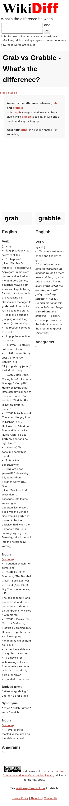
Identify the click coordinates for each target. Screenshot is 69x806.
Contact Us (50, 798)
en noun (8, 559)
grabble (12, 92)
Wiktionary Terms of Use (30, 788)
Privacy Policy (20, 798)
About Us (36, 798)
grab (3, 92)
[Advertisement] (34, 174)
